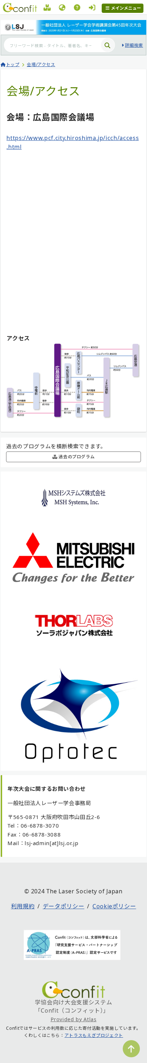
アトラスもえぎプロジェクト (94, 1035)
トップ (13, 64)
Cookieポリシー (114, 906)
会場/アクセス (41, 64)
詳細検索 (134, 45)
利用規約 (23, 906)
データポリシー (63, 906)
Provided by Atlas (74, 1019)
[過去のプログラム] (47, 8)
